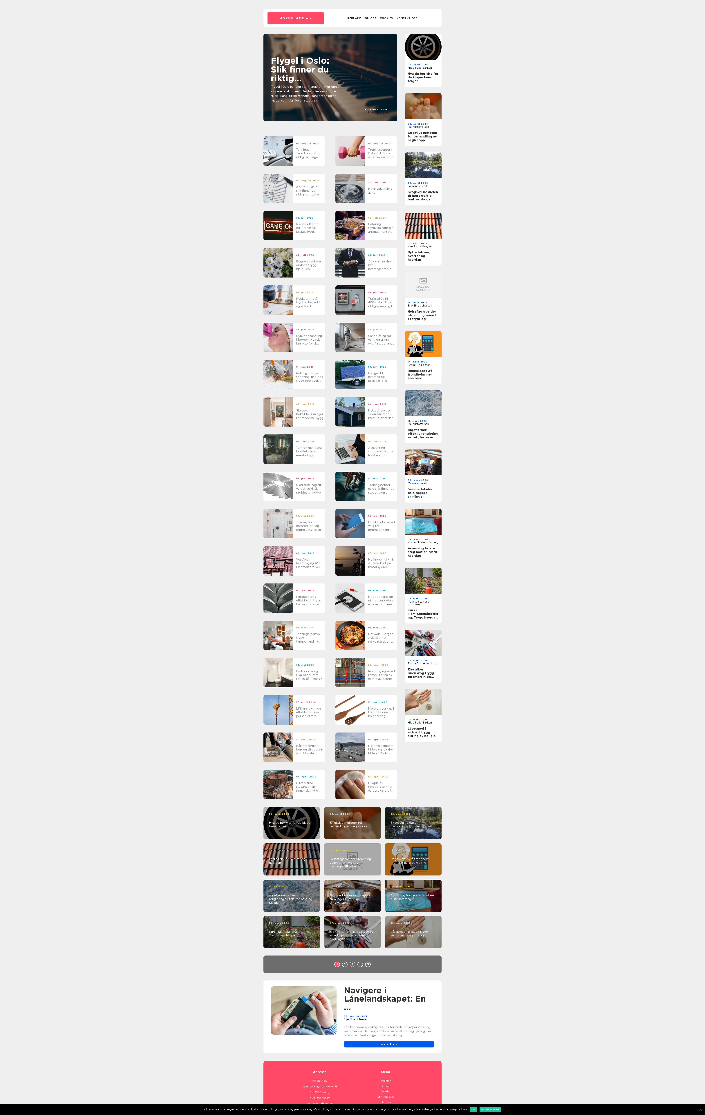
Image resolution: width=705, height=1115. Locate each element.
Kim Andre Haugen (420, 246)
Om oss (370, 18)
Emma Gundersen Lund (422, 663)
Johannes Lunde (377, 112)
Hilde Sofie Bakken (420, 67)
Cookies (386, 18)
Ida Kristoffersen (418, 127)
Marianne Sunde (418, 483)
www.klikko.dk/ (323, 1103)
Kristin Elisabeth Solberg (423, 542)
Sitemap (385, 1102)
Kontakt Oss (407, 18)
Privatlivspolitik (490, 1109)
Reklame (354, 18)
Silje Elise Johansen (420, 305)
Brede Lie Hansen (419, 365)
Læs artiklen (389, 1044)
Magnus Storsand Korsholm (418, 602)
